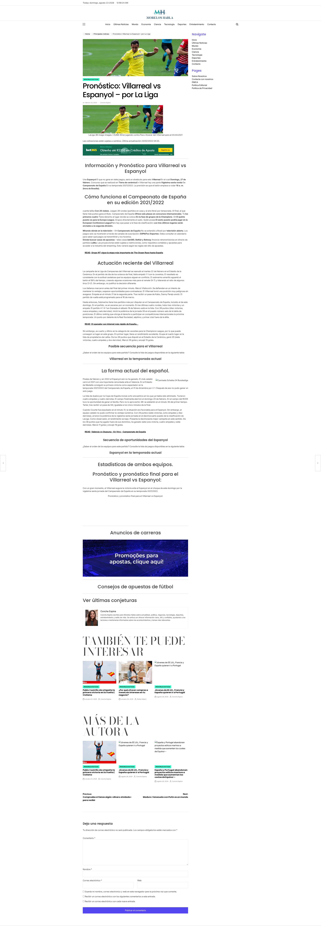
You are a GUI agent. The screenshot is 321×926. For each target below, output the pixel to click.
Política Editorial (199, 85)
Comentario (89, 838)
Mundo (135, 24)
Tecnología (169, 24)
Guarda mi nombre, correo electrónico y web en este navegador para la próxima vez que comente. (131, 891)
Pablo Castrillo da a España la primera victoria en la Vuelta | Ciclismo (99, 692)
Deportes (182, 24)
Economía (146, 24)
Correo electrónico (92, 880)
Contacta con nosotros (202, 79)
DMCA (195, 82)
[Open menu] (84, 24)
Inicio (107, 24)
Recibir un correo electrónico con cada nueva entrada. (110, 901)
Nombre (87, 869)
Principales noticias (91, 79)
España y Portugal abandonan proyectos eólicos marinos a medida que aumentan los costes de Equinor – (171, 774)
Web (139, 880)
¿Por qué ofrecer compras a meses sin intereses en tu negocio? (133, 692)
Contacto (211, 24)
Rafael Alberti (141, 699)
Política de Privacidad (202, 88)
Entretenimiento (196, 24)
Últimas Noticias (121, 24)
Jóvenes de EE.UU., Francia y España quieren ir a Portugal (170, 691)
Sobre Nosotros (199, 76)
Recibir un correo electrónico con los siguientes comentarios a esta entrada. (120, 896)
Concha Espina (105, 103)
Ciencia (157, 24)
